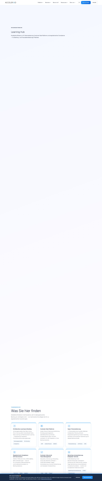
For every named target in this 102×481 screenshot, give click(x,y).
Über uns (72, 2)
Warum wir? (56, 2)
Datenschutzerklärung (46, 479)
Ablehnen (78, 477)
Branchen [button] (47, 2)
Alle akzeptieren (87, 477)
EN (79, 2)
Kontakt (94, 2)
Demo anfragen (85, 2)
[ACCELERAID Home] (10, 2)
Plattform (40, 2)
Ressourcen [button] (64, 2)
